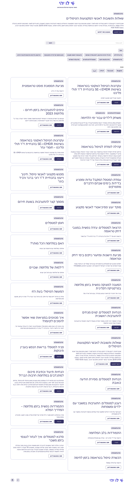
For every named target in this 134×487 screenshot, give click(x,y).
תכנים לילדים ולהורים (89, 59)
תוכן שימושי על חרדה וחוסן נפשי (53, 55)
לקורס (116, 102)
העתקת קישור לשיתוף (104, 32)
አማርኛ (102, 70)
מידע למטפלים (117, 59)
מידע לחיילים (118, 55)
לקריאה (116, 327)
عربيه (94, 70)
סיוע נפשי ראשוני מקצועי (74, 55)
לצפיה (116, 442)
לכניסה (59, 421)
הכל (121, 50)
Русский (110, 70)
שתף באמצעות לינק (103, 102)
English (119, 70)
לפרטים (116, 164)
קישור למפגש (118, 32)
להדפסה (116, 131)
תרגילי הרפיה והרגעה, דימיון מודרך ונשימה (98, 55)
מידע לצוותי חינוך (104, 59)
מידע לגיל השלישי (74, 59)
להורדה (59, 159)
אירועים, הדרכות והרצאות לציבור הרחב (28, 55)
